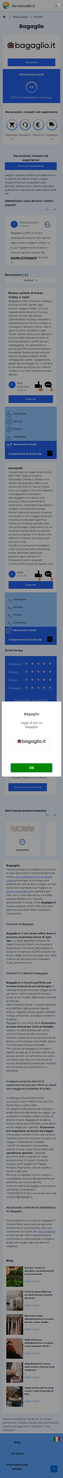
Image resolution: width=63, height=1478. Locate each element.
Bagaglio (31, 714)
